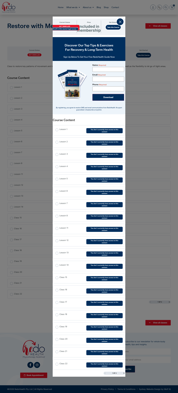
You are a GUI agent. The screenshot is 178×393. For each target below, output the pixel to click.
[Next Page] (124, 373)
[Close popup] (120, 21)
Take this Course (113, 27)
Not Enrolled (64, 26)
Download (108, 97)
